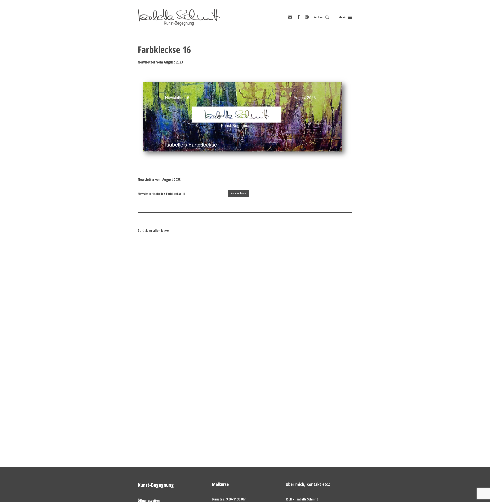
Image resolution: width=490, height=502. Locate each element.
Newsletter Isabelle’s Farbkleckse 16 (161, 193)
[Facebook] (298, 17)
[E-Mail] (290, 17)
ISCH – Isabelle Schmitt (302, 499)
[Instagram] (307, 17)
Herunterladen (238, 193)
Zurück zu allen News (153, 230)
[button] (321, 17)
